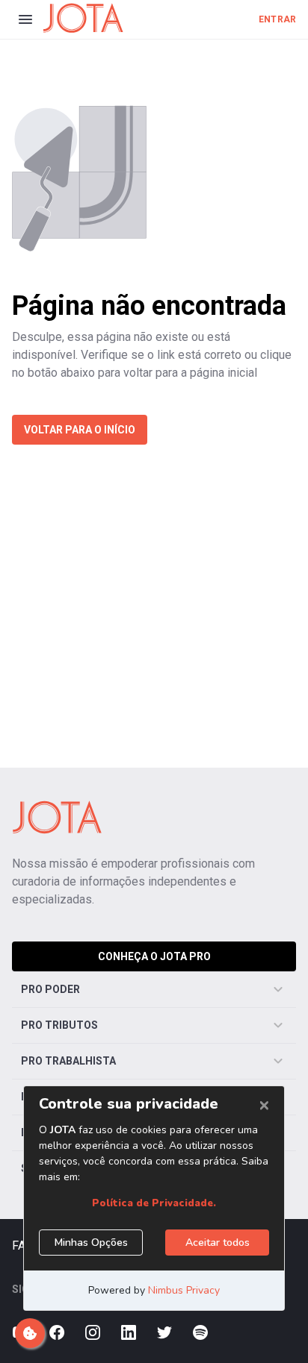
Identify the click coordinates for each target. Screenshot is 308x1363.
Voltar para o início (79, 430)
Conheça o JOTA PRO (154, 956)
